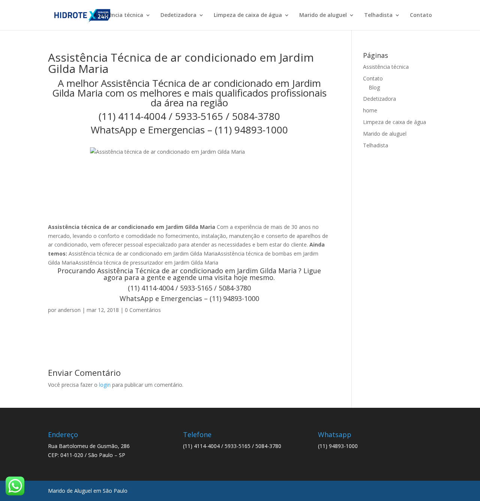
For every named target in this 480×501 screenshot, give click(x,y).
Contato (421, 15)
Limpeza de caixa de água (248, 15)
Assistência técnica (118, 15)
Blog (374, 87)
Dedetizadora (178, 15)
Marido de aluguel (323, 15)
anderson (69, 309)
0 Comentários (143, 309)
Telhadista (378, 15)
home (370, 110)
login (105, 384)
